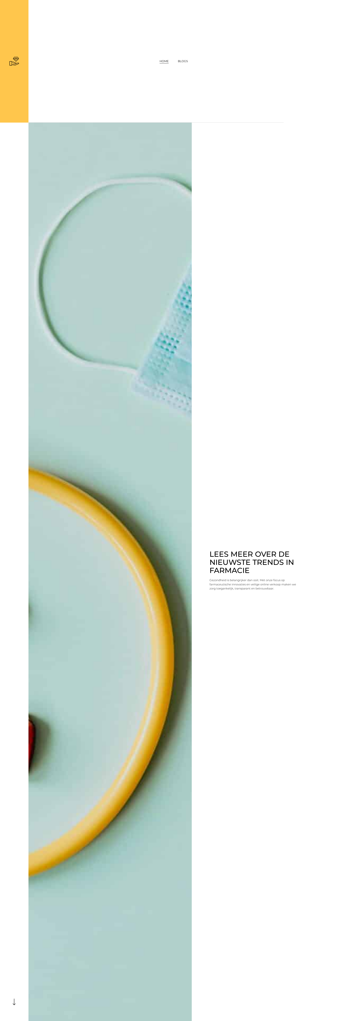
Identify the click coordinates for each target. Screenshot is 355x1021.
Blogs (183, 61)
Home (164, 61)
